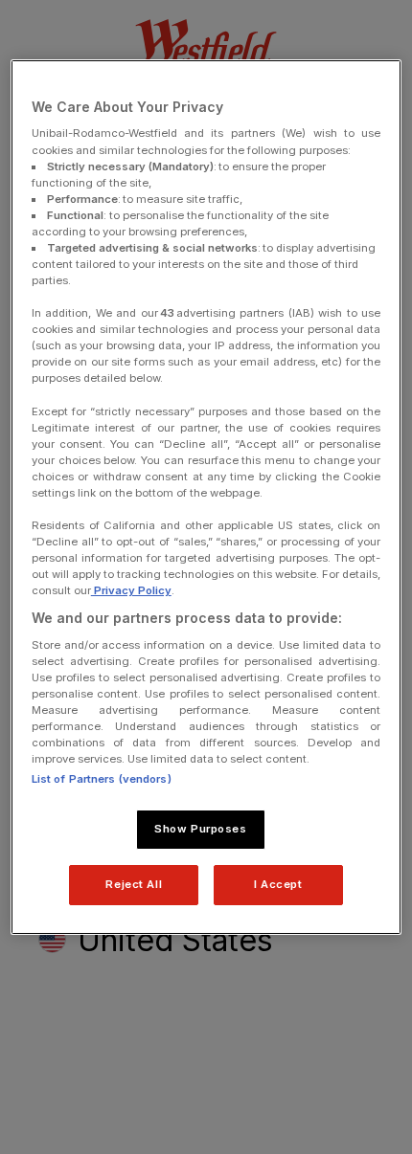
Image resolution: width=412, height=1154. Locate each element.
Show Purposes (200, 828)
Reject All (133, 884)
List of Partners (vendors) (102, 779)
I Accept (278, 884)
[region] (206, 497)
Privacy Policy (131, 590)
